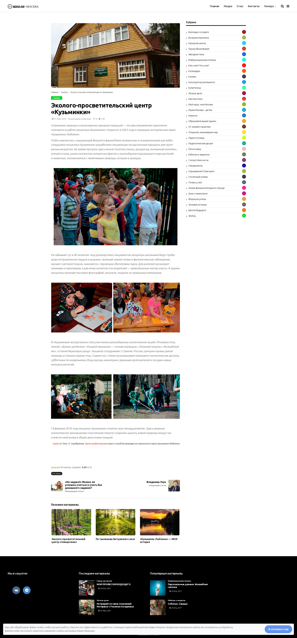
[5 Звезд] (59, 468)
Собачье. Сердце (177, 603)
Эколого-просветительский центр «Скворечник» (68, 540)
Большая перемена (198, 37)
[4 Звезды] (57, 468)
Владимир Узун (156, 483)
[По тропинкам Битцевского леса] (115, 522)
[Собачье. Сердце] (158, 607)
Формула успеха (197, 199)
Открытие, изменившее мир (203, 132)
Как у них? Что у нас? (198, 65)
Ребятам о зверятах (198, 154)
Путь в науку (194, 149)
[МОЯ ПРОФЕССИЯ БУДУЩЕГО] (86, 588)
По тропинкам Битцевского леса (115, 539)
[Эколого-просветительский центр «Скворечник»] (71, 522)
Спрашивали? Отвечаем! (201, 171)
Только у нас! (195, 182)
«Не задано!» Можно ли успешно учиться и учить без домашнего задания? (83, 486)
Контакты (254, 6)
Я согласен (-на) (278, 629)
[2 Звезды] (54, 468)
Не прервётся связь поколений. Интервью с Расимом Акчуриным (115, 605)
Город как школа (197, 43)
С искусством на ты (198, 160)
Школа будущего (197, 210)
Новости (192, 115)
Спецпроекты (195, 165)
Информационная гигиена (202, 60)
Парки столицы (196, 138)
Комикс (192, 76)
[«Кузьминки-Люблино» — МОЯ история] (160, 522)
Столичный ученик (198, 177)
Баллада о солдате (198, 32)
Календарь (194, 71)
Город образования (198, 48)
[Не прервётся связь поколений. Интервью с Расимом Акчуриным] (86, 607)
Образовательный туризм (202, 121)
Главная (214, 6)
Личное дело (195, 93)
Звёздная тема (196, 54)
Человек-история (197, 204)
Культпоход (194, 87)
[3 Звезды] (56, 468)
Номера (269, 6)
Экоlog (64, 92)
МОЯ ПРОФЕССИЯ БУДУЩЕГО (113, 584)
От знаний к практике (199, 126)
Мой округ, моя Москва (200, 104)
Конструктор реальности (201, 82)
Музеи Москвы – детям (200, 110)
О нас (240, 6)
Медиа (228, 6)
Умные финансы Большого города (206, 188)
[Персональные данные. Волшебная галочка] (158, 588)
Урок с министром (198, 193)
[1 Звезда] (52, 468)
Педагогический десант (200, 143)
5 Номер (57, 474)
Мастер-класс (195, 99)
